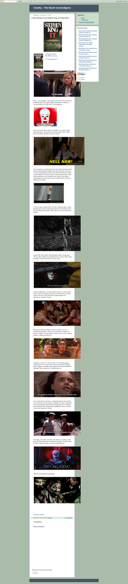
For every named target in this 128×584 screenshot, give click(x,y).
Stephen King (51, 54)
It (45, 54)
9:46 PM (50, 517)
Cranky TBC (84, 20)
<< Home (35, 573)
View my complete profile (86, 22)
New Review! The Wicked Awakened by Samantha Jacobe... (86, 44)
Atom (50, 570)
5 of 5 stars (54, 55)
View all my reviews (38, 514)
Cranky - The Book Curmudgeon (52, 7)
